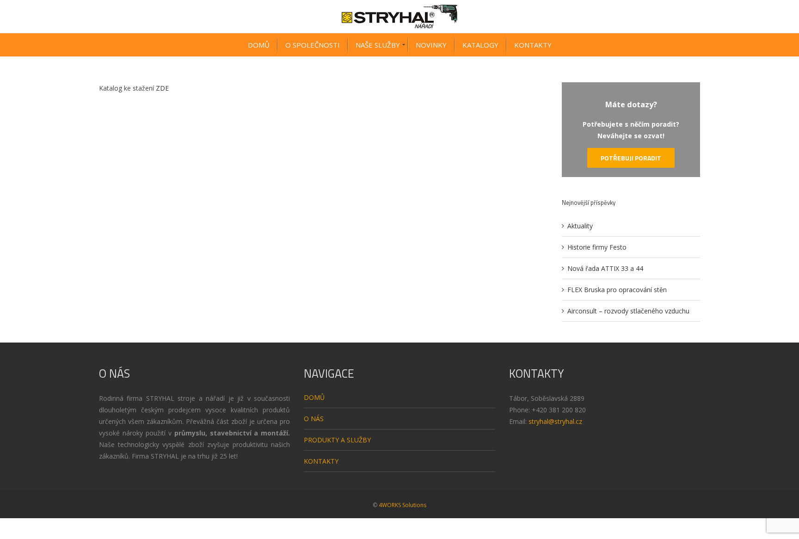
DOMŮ (314, 397)
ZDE (162, 88)
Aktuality (580, 225)
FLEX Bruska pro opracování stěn (617, 289)
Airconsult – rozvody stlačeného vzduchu (628, 310)
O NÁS (314, 418)
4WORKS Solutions (402, 505)
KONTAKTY (321, 461)
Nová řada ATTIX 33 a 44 (605, 268)
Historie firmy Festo (597, 247)
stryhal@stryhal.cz (555, 421)
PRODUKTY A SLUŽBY (337, 439)
